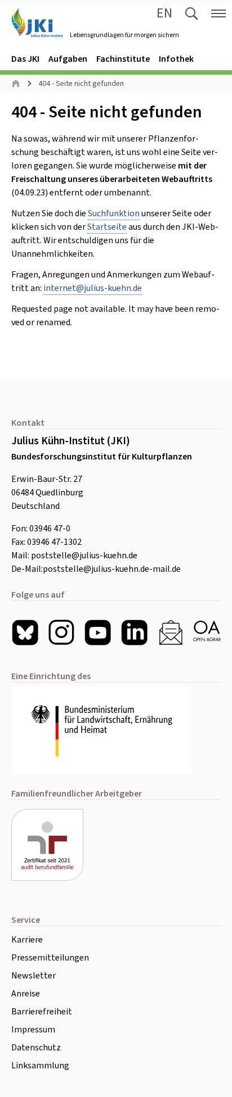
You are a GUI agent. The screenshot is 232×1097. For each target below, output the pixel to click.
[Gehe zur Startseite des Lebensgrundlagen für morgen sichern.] (37, 23)
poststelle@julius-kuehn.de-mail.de (112, 569)
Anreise (25, 993)
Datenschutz (36, 1047)
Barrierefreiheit (41, 1011)
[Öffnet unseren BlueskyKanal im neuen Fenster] (25, 633)
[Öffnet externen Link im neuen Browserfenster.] (116, 731)
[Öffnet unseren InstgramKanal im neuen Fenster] (61, 633)
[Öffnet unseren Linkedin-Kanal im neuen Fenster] (134, 633)
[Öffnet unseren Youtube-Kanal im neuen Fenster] (97, 633)
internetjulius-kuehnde (92, 288)
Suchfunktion (114, 213)
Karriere (27, 940)
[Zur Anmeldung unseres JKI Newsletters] (171, 633)
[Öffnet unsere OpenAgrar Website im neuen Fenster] (207, 633)
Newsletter (33, 975)
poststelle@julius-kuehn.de (84, 555)
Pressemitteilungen (50, 958)
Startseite (107, 227)
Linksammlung (40, 1065)
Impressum (33, 1029)
